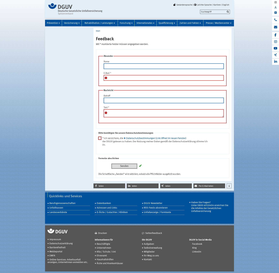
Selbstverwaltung (153, 248)
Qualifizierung (166, 23)
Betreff (107, 96)
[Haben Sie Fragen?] (275, 20)
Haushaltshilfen (105, 259)
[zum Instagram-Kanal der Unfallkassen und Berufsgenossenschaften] (275, 42)
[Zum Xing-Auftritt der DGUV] (275, 55)
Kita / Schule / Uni (106, 252)
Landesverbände (58, 212)
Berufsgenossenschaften (62, 203)
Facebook (197, 244)
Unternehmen (104, 248)
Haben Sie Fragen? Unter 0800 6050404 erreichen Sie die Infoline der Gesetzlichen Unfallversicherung (209, 207)
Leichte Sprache (204, 5)
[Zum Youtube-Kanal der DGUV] (275, 48)
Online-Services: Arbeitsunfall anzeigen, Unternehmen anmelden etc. (67, 261)
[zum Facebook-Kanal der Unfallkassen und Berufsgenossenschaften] (275, 35)
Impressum (55, 239)
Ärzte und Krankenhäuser (110, 263)
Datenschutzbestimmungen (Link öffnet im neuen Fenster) (156, 138)
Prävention (52, 23)
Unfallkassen (56, 208)
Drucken (102, 233)
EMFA (52, 256)
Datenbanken (104, 203)
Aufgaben (149, 244)
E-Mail (107, 73)
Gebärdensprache (184, 5)
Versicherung (71, 23)
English (225, 5)
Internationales (144, 23)
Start (98, 31)
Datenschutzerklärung (61, 243)
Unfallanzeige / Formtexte (157, 212)
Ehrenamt (102, 256)
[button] (109, 185)
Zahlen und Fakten (189, 23)
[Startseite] (75, 9)
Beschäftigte (103, 244)
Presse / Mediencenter (217, 23)
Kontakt (148, 259)
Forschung (125, 23)
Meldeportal (55, 252)
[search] (215, 12)
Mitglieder (149, 252)
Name (106, 61)
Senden (124, 166)
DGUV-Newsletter (153, 203)
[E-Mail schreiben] (275, 27)
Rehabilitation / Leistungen (99, 23)
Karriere (217, 5)
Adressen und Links (107, 208)
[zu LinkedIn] (275, 62)
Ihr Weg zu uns (151, 256)
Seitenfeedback (153, 233)
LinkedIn (196, 252)
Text (106, 107)
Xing (194, 248)
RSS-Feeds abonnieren (156, 208)
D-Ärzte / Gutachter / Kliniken (112, 212)
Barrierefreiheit (57, 247)
